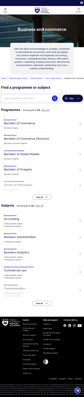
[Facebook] (65, 325)
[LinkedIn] (69, 325)
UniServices (27, 373)
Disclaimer (78, 379)
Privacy (70, 379)
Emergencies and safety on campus (51, 334)
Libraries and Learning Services (30, 345)
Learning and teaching (30, 350)
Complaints (47, 344)
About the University (30, 324)
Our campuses (28, 339)
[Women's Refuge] (45, 364)
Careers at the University (31, 369)
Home (3, 78)
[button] (81, 3)
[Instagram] (74, 325)
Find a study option (53, 78)
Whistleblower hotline (50, 353)
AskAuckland (47, 328)
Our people (26, 359)
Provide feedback (49, 348)
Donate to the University (51, 339)
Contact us (47, 324)
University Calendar (29, 364)
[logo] (42, 10)
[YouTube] (80, 325)
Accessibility (53, 379)
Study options (36, 78)
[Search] (55, 98)
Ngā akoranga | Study (18, 78)
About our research (29, 335)
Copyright (62, 379)
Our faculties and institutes (29, 329)
